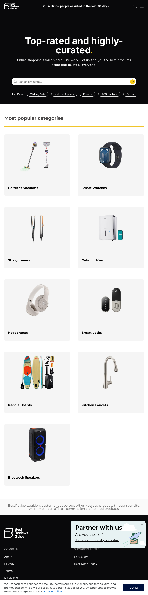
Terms (8, 570)
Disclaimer (11, 577)
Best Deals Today (85, 564)
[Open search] (135, 6)
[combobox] (74, 81)
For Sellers (81, 557)
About (8, 557)
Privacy (9, 564)
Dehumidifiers (134, 94)
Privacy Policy (52, 591)
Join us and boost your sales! (97, 540)
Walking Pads (37, 94)
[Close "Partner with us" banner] (142, 524)
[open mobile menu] (141, 6)
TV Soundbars (109, 94)
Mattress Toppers (64, 94)
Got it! (133, 587)
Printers (87, 94)
